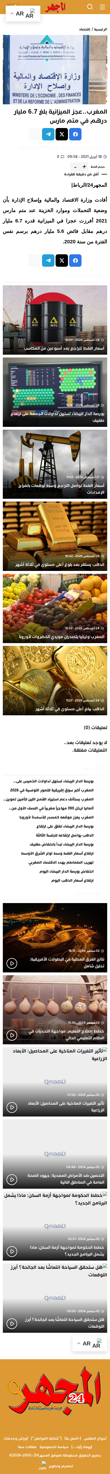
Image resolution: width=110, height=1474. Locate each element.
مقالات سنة (27, 1446)
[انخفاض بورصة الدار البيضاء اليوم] (55, 872)
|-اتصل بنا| (73, 1438)
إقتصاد (84, 29)
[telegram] (48, 134)
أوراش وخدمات (15, 1438)
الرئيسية (100, 29)
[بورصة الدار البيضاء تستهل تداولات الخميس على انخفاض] (55, 782)
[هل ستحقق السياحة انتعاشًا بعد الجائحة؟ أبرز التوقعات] (55, 1298)
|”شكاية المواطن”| (46, 1438)
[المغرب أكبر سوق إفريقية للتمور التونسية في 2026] (55, 791)
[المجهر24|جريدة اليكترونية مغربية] (55, 7)
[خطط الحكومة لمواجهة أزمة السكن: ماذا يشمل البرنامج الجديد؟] (55, 1226)
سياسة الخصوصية (54, 1446)
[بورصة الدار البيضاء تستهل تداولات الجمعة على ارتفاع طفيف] (55, 392)
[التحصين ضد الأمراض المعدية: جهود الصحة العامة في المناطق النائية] (55, 1154)
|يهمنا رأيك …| (81, 1446)
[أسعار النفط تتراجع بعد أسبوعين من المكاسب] (55, 320)
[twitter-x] (62, 134)
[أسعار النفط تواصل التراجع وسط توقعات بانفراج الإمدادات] (55, 464)
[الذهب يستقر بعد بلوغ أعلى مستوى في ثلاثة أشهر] (55, 536)
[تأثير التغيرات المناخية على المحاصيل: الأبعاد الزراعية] (55, 1081)
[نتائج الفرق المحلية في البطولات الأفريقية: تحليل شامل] (55, 937)
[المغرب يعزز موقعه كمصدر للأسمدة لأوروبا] (55, 818)
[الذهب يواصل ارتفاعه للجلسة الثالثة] (55, 836)
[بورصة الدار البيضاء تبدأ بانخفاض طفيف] (55, 845)
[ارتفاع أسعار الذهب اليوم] (55, 880)
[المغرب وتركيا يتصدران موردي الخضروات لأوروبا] (55, 608)
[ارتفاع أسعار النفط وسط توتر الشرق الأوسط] (55, 854)
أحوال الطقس (95, 1438)
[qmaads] (55, 1390)
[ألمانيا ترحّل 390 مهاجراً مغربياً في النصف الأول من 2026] (55, 809)
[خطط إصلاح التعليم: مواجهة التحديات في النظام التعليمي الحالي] (55, 1010)
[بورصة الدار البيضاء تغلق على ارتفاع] (55, 827)
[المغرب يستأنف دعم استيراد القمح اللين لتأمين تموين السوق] (55, 800)
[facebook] (75, 134)
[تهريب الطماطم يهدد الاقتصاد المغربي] (55, 863)
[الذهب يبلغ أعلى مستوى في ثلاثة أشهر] (55, 680)
